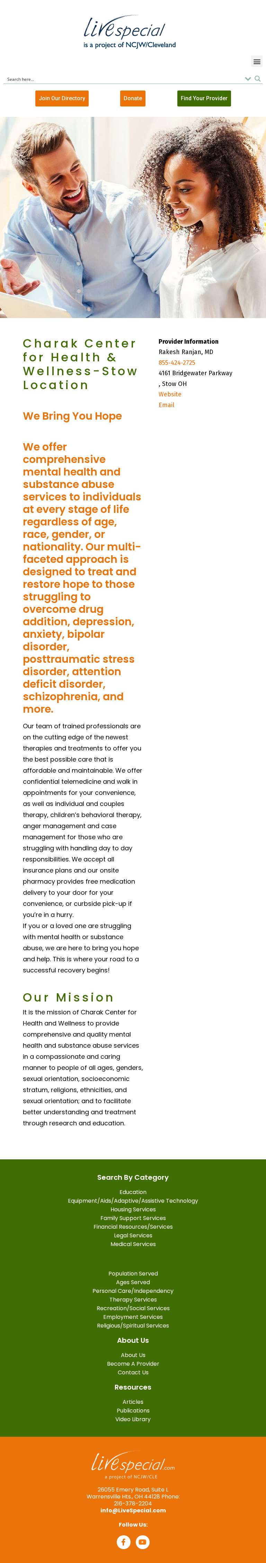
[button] (257, 61)
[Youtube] (143, 1542)
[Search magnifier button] (258, 79)
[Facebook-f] (124, 1542)
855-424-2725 (177, 363)
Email (167, 405)
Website (170, 394)
